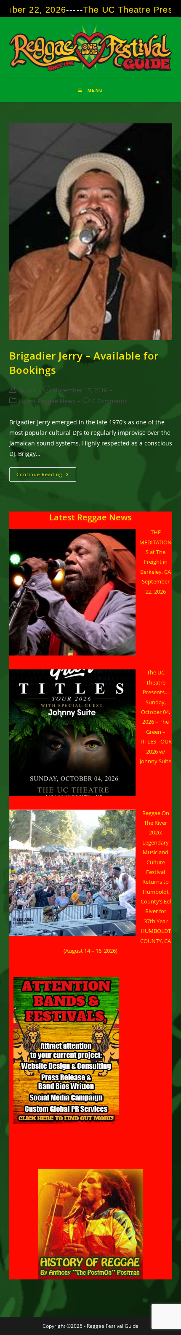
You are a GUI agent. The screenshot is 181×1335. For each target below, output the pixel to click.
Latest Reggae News (47, 401)
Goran (27, 390)
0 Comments (110, 401)
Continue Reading (46, 476)
